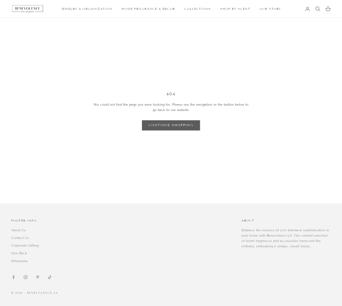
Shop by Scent (235, 8)
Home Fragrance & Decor (148, 8)
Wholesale (19, 261)
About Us (18, 230)
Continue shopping (171, 125)
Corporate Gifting (25, 245)
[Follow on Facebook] (13, 277)
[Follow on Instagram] (25, 277)
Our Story (270, 8)
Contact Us (20, 238)
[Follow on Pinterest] (37, 277)
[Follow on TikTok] (49, 277)
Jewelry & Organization (87, 8)
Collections (197, 8)
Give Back (19, 253)
